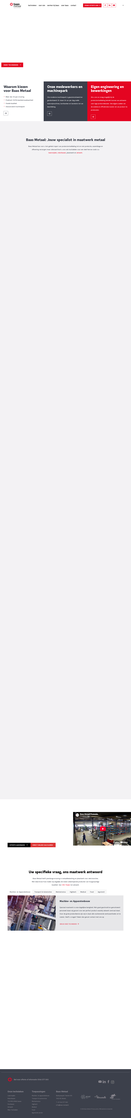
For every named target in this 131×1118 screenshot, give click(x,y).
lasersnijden (52, 152)
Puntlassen (11, 1104)
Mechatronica (36, 1101)
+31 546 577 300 (62, 1102)
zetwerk (79, 152)
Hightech (34, 1104)
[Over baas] (6, 113)
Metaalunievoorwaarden (106, 1109)
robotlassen (62, 152)
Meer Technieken (13, 1110)
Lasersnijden (11, 1095)
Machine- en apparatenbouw (40, 1095)
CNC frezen (66, 885)
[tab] (20, 892)
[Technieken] (49, 113)
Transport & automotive (39, 1098)
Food (33, 1110)
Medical (34, 1107)
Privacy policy (95, 1109)
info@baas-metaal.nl (62, 1105)
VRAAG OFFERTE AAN (91, 5)
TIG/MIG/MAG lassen (14, 1101)
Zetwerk (10, 1107)
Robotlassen (11, 1098)
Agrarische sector (37, 1113)
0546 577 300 (43, 1079)
